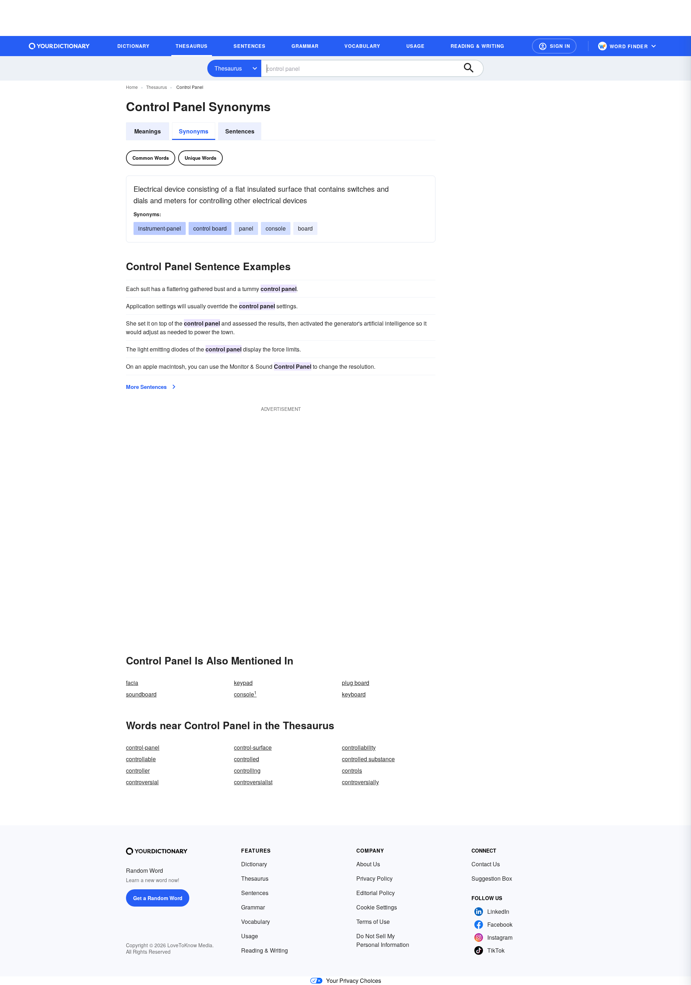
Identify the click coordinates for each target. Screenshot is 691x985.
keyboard (354, 694)
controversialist (253, 782)
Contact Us (485, 864)
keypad (243, 682)
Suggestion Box (491, 878)
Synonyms (193, 131)
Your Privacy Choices (353, 980)
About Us (368, 864)
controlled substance (368, 759)
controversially (360, 782)
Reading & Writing (264, 950)
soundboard (141, 694)
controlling (247, 770)
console (276, 228)
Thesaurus (228, 68)
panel (246, 228)
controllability (359, 747)
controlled (246, 759)
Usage (249, 936)
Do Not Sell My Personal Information (382, 940)
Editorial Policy (375, 893)
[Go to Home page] (59, 46)
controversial (142, 782)
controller (138, 770)
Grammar (253, 907)
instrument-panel (159, 228)
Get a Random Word (157, 898)
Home (132, 87)
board (305, 228)
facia (132, 682)
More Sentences (146, 387)
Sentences (239, 131)
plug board (355, 682)
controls (352, 770)
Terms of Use (373, 921)
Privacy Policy (374, 878)
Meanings (147, 131)
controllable (141, 759)
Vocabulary (255, 921)
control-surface (253, 747)
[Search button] (472, 68)
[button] (554, 46)
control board (210, 228)
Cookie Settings (376, 907)
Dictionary (254, 864)
